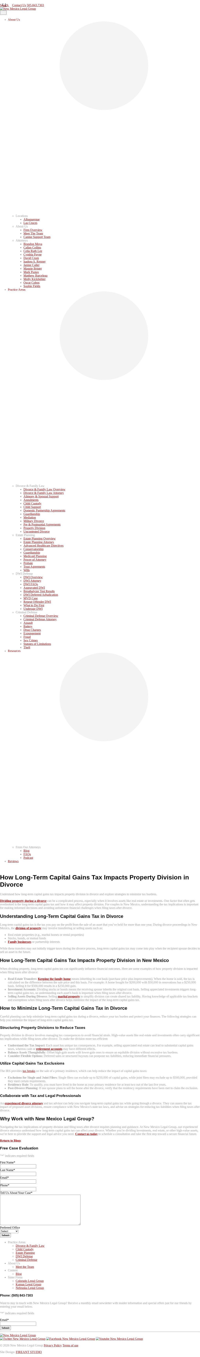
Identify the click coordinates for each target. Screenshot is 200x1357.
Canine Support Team (36, 237)
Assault (28, 622)
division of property (28, 928)
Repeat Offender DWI (37, 601)
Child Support (32, 507)
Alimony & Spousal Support (41, 496)
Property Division (34, 528)
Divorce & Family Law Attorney (43, 493)
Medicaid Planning (35, 556)
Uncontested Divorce (36, 531)
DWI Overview (33, 577)
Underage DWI (33, 608)
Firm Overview (32, 230)
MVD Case (30, 598)
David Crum (31, 258)
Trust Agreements (34, 566)
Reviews (13, 861)
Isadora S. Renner (34, 261)
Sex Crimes (30, 640)
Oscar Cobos (31, 282)
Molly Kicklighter (34, 279)
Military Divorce (33, 521)
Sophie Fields (31, 286)
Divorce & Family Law (30, 1245)
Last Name (7, 1170)
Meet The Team (33, 233)
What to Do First (33, 605)
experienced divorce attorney (24, 1103)
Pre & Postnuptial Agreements (42, 524)
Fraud (27, 637)
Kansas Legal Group (28, 1284)
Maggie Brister (32, 268)
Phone (4, 1185)
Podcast (28, 857)
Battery (27, 626)
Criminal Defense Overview (40, 615)
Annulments (30, 500)
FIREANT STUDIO (29, 1352)
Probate (28, 563)
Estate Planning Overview (39, 538)
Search (4, 5)
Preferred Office (10, 1227)
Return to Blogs (10, 1140)
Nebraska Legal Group (30, 1288)
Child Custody (32, 503)
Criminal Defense (26, 1259)
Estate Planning (25, 1252)
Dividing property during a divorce (23, 900)
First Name (7, 1162)
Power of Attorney (34, 559)
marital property (69, 996)
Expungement (32, 633)
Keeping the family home (54, 978)
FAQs (27, 854)
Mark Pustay (31, 272)
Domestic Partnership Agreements (44, 510)
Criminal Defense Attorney (40, 619)
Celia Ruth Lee (32, 251)
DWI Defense (24, 1256)
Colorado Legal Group (30, 1280)
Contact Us (7, 1)
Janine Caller (31, 265)
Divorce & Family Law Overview (44, 489)
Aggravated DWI (34, 587)
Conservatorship (33, 549)
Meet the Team (25, 1266)
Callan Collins (32, 247)
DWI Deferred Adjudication (40, 594)
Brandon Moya (32, 244)
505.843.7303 (23, 1)
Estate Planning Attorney (38, 542)
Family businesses (19, 941)
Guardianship (31, 514)
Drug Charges (32, 629)
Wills (26, 570)
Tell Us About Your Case (16, 1192)
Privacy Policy (53, 1345)
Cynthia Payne (32, 254)
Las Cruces (30, 223)
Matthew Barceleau (35, 275)
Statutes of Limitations (37, 644)
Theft (26, 647)
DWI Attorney (32, 580)
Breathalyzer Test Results (39, 591)
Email (4, 1177)
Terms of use (70, 1345)
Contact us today (86, 1134)
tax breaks (29, 1071)
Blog (26, 850)
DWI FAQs (30, 584)
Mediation (29, 517)
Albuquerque (31, 219)
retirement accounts (49, 1049)
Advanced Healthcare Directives (43, 545)
